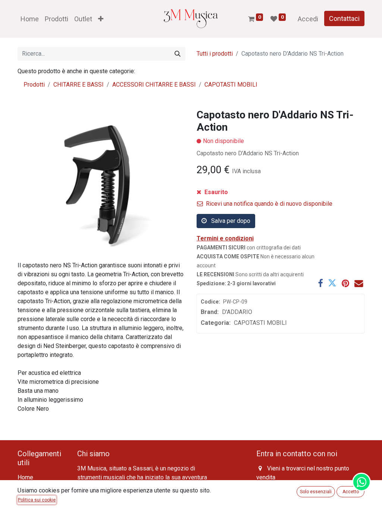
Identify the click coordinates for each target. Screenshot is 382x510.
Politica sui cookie (37, 500)
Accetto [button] (350, 491)
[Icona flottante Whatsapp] (361, 482)
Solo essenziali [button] (316, 491)
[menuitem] (30, 19)
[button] (100, 19)
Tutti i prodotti (215, 53)
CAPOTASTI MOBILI (230, 84)
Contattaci (344, 18)
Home (25, 477)
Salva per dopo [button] (230, 220)
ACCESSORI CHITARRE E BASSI (154, 84)
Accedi (308, 19)
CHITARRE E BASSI (78, 84)
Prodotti (34, 84)
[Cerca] (177, 54)
